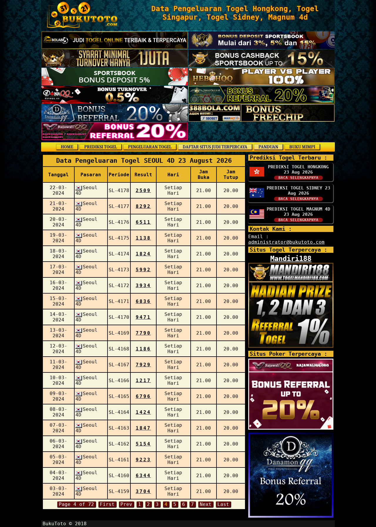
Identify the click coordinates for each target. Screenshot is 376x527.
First (107, 504)
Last (223, 504)
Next (206, 504)
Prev (126, 504)
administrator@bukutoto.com (286, 242)
